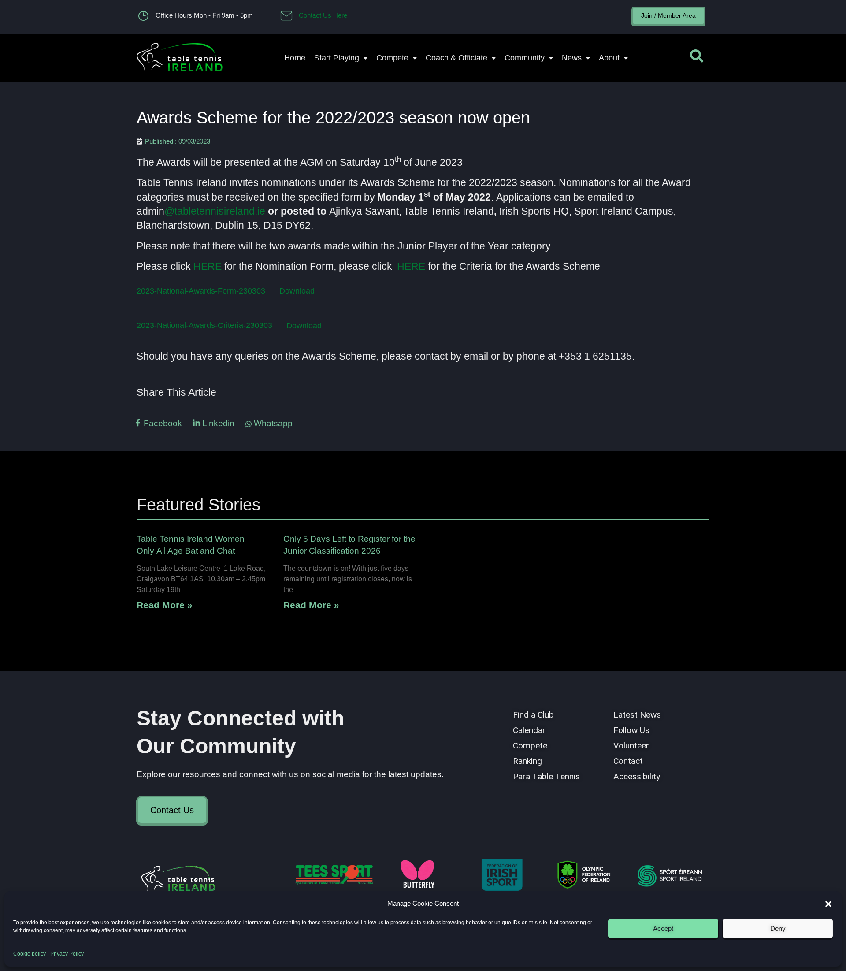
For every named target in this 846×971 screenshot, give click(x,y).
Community (525, 57)
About (609, 57)
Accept (663, 928)
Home (294, 57)
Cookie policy (29, 954)
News (572, 57)
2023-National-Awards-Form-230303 (201, 290)
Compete (392, 57)
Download (297, 290)
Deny (778, 928)
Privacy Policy (67, 954)
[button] (828, 904)
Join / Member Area (668, 15)
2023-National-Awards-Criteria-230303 (204, 325)
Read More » (165, 605)
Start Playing (336, 57)
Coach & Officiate (456, 57)
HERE (207, 266)
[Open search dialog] (696, 58)
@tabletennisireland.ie (214, 211)
